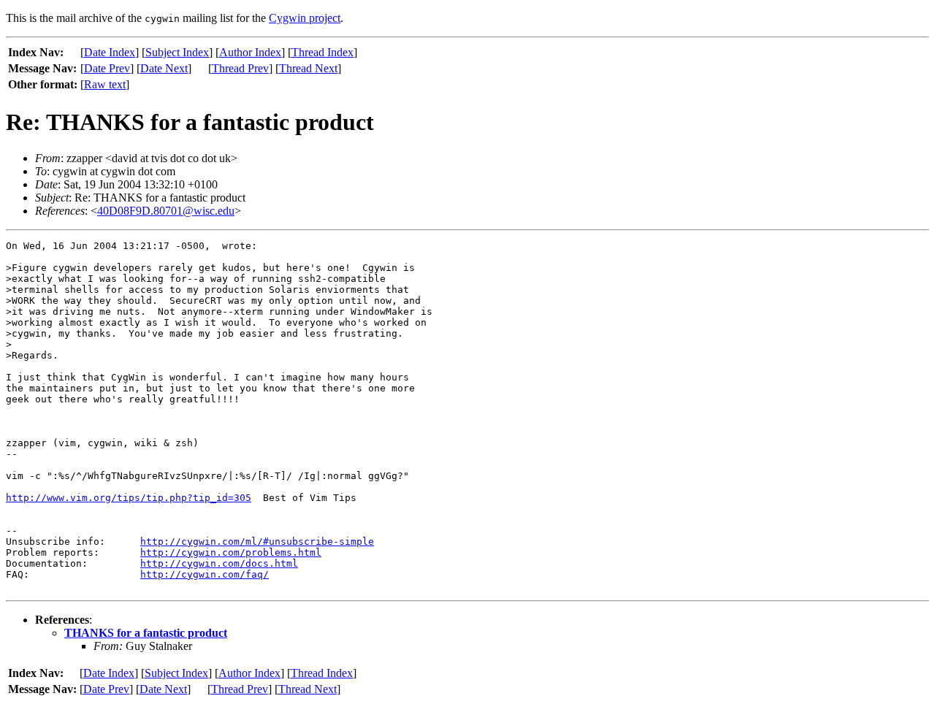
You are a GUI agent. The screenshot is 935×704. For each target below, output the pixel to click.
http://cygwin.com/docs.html (219, 563)
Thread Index (322, 52)
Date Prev (107, 68)
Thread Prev (240, 68)
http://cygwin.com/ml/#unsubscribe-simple (257, 541)
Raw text (105, 84)
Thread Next (308, 68)
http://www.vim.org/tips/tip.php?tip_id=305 (128, 497)
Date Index (109, 52)
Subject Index (177, 52)
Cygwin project (304, 18)
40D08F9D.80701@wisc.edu (165, 210)
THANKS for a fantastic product (145, 633)
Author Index (250, 52)
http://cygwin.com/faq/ (204, 574)
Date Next (164, 68)
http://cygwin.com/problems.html (230, 552)
